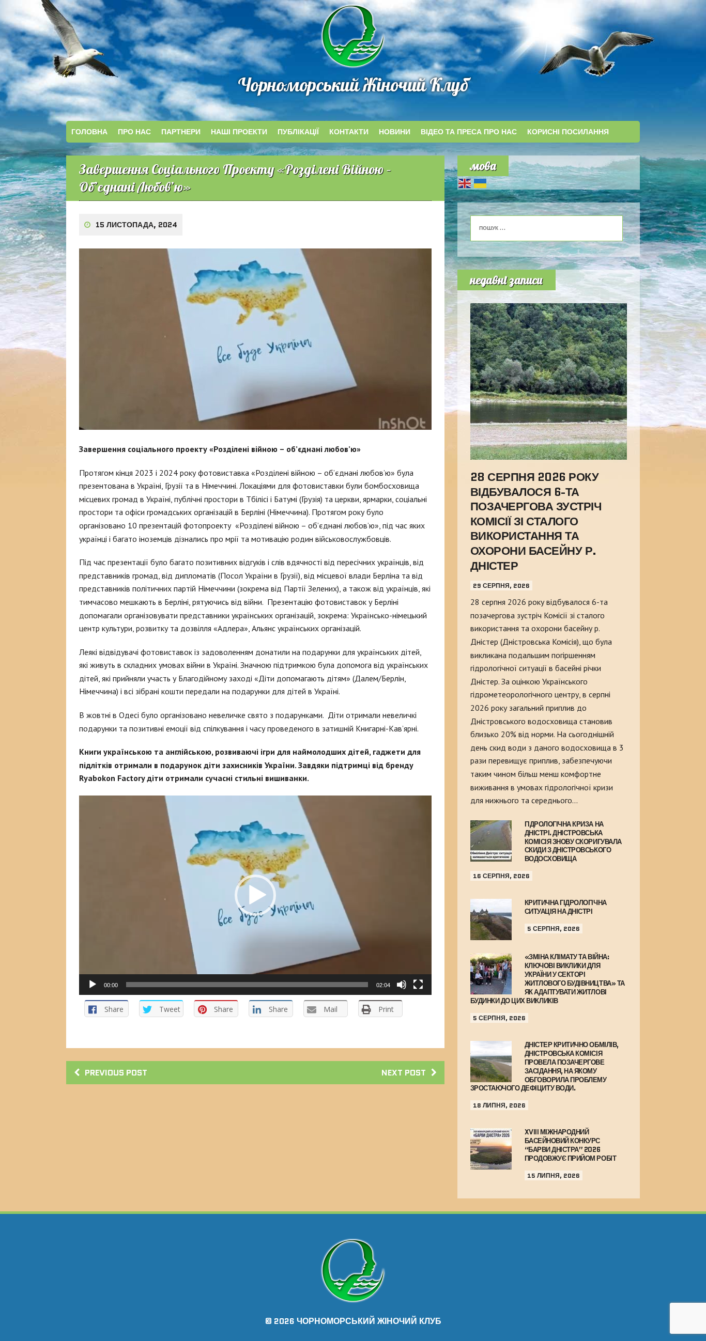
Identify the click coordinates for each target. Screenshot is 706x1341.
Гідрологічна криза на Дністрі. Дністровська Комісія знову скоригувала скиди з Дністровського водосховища (573, 841)
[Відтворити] (92, 984)
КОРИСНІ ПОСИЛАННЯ (568, 132)
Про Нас (134, 132)
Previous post (116, 1073)
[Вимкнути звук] (401, 984)
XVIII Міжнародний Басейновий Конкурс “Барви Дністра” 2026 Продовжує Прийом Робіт (570, 1145)
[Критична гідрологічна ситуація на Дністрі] (491, 933)
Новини (394, 132)
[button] (255, 895)
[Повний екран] (418, 984)
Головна (89, 132)
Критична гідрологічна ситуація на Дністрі (566, 907)
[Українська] (480, 182)
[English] (465, 182)
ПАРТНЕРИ (181, 132)
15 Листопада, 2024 (136, 225)
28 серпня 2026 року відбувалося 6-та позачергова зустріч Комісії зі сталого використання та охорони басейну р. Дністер (536, 521)
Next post (403, 1073)
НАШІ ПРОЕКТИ (239, 132)
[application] (255, 895)
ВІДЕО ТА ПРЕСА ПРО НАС (469, 132)
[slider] (247, 984)
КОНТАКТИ (349, 132)
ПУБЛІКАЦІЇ (298, 132)
